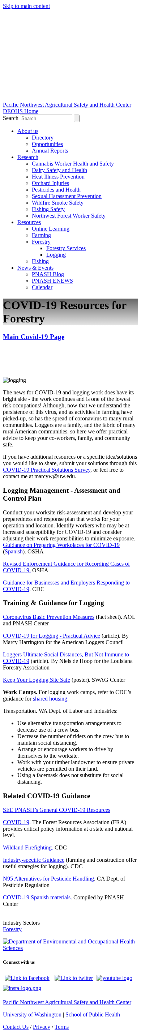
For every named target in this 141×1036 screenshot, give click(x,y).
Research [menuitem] (27, 157)
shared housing (49, 698)
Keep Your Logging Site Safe (36, 680)
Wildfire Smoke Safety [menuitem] (58, 203)
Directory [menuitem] (43, 137)
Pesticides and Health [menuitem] (56, 190)
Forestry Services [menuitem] (66, 248)
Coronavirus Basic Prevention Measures (48, 617)
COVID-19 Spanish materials (36, 897)
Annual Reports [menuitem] (50, 150)
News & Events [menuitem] (35, 268)
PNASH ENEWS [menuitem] (52, 281)
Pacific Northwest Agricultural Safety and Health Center (67, 105)
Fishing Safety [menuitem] (48, 209)
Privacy (41, 1027)
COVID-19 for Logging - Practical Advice (51, 636)
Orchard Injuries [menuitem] (50, 183)
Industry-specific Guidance (33, 860)
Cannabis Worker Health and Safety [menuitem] (73, 163)
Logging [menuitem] (56, 255)
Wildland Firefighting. (28, 847)
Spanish (14, 551)
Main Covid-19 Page (33, 337)
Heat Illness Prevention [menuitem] (58, 177)
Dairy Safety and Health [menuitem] (59, 170)
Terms (62, 1027)
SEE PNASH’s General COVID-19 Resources (56, 810)
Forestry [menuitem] (41, 242)
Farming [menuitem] (41, 235)
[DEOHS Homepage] (70, 948)
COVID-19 (16, 822)
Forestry (12, 929)
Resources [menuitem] (29, 222)
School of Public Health (92, 1014)
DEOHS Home (20, 111)
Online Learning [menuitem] (50, 229)
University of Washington (32, 1014)
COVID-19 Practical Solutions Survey (46, 470)
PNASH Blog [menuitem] (48, 274)
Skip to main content (26, 6)
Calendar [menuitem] (42, 287)
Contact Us (16, 1027)
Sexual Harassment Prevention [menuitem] (67, 196)
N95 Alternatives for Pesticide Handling (48, 879)
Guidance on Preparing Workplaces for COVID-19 (61, 545)
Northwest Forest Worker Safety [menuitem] (69, 216)
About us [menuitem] (27, 131)
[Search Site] (77, 118)
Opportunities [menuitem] (47, 144)
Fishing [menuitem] (40, 261)
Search (11, 118)
